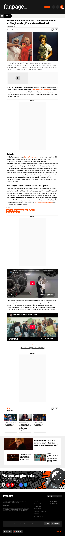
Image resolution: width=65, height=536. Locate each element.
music (8, 16)
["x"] (17, 485)
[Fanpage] (8, 496)
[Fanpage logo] (13, 7)
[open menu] (2, 16)
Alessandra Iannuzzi (17, 30)
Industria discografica (37, 16)
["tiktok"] (3, 485)
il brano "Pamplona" (30, 157)
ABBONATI (47, 6)
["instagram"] (8, 485)
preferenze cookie (38, 516)
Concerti (59, 16)
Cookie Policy (37, 508)
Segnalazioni (37, 503)
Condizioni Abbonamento (40, 511)
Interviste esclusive (50, 16)
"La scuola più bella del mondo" (43, 202)
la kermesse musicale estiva (41, 90)
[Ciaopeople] (58, 531)
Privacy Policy (37, 506)
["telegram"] (25, 485)
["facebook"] (21, 485)
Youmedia (36, 501)
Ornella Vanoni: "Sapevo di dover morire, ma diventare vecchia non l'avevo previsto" (46, 443)
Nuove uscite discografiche (21, 16)
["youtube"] (12, 485)
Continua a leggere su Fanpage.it (32, 348)
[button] (56, 29)
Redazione (36, 513)
